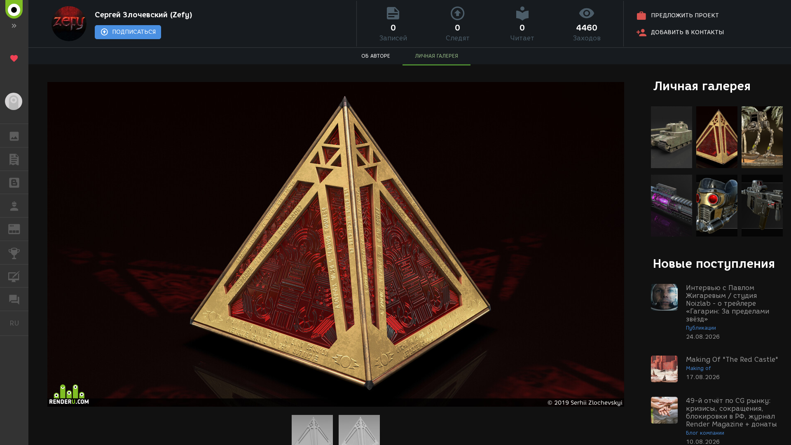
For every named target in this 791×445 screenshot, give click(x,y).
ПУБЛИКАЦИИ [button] (14, 159)
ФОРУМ (14, 299)
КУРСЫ (14, 276)
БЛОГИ (14, 182)
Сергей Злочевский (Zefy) (143, 14)
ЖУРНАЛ (19, 228)
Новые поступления (714, 263)
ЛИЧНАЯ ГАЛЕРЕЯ (436, 56)
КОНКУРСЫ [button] (14, 252)
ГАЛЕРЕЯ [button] (14, 135)
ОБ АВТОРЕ (375, 56)
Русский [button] (18, 323)
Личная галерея (702, 86)
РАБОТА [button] (14, 205)
